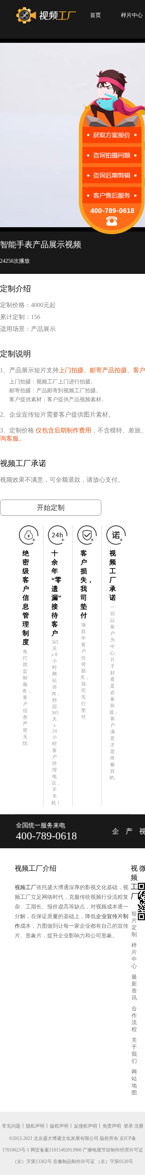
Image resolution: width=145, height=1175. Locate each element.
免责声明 (111, 1126)
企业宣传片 (115, 837)
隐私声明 (35, 1126)
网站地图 (134, 1082)
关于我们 (134, 1050)
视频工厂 (25, 887)
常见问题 (11, 1126)
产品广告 (129, 837)
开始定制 (51, 508)
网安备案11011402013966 (56, 1150)
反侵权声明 (85, 1126)
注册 (138, 1126)
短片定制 (134, 924)
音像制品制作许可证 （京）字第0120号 (93, 1161)
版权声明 (59, 1126)
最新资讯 (134, 987)
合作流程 (134, 1019)
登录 (128, 1126)
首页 (95, 15)
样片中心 (134, 955)
